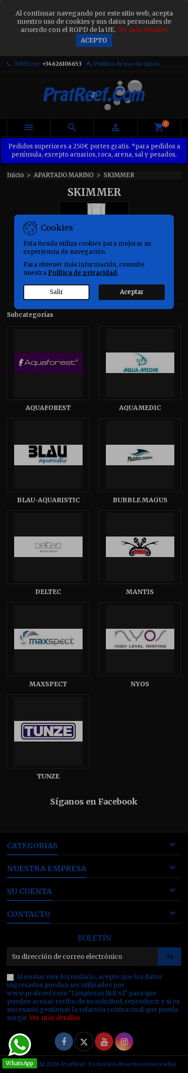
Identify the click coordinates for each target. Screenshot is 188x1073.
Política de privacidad (82, 273)
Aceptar (132, 292)
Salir (56, 292)
